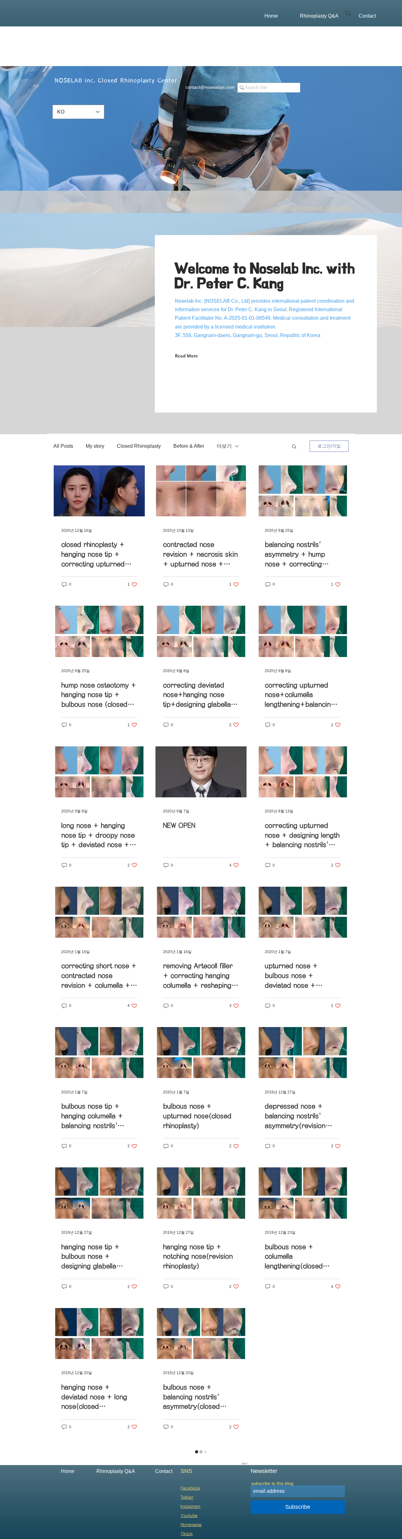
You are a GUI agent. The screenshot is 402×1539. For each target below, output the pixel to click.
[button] (294, 447)
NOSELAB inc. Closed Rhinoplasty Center (116, 81)
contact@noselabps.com (210, 87)
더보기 (224, 446)
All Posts (63, 446)
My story (95, 446)
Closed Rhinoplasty (139, 446)
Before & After (188, 446)
